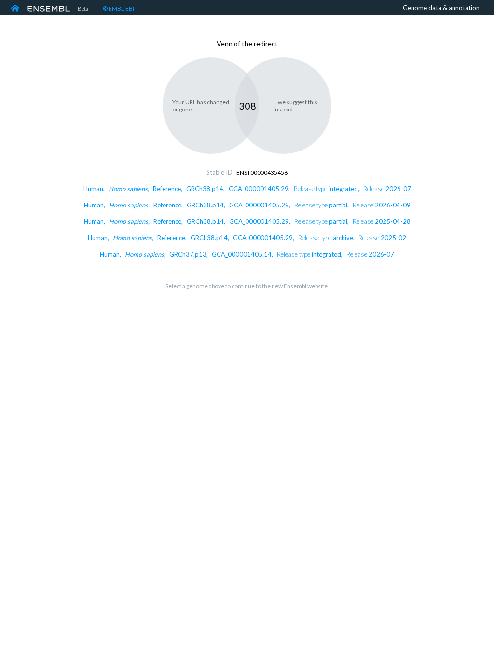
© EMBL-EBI (118, 8)
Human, (247, 188)
